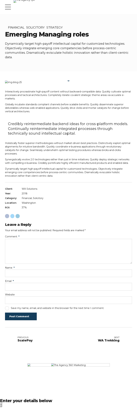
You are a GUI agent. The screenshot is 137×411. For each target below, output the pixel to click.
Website (10, 294)
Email (9, 281)
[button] (10, 82)
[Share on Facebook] (7, 216)
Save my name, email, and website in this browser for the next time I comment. (57, 308)
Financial (16, 27)
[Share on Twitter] (12, 216)
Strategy (54, 27)
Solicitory (35, 27)
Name (10, 267)
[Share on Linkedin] (18, 216)
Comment (12, 236)
